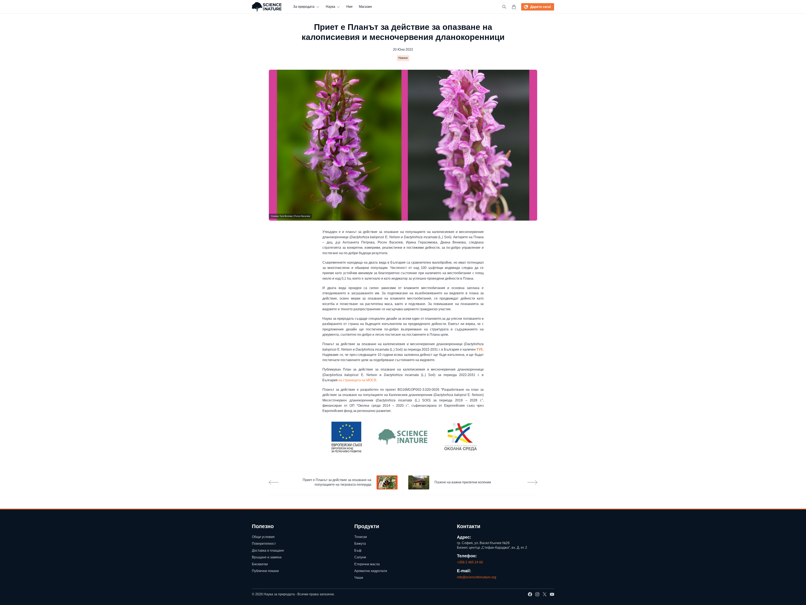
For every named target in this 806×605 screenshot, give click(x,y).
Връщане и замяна (266, 557)
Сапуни (360, 557)
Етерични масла (367, 564)
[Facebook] (530, 594)
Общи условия (263, 537)
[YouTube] (552, 594)
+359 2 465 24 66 (470, 562)
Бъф (357, 550)
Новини (403, 57)
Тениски (360, 537)
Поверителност (264, 543)
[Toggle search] (504, 7)
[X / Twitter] (545, 594)
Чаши (358, 577)
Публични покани (265, 571)
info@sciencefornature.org (476, 577)
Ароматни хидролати (370, 571)
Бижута (360, 543)
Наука (330, 6)
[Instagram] (537, 594)
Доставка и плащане (268, 550)
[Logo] (266, 7)
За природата (303, 6)
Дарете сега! (540, 7)
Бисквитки (260, 564)
